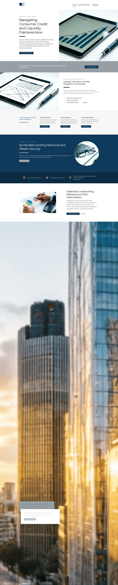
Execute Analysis (29, 519)
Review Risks (65, 126)
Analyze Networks (24, 160)
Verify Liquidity (91, 67)
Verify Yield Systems (73, 213)
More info (83, 213)
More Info (85, 102)
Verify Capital (45, 126)
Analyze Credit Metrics (26, 53)
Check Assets (86, 126)
